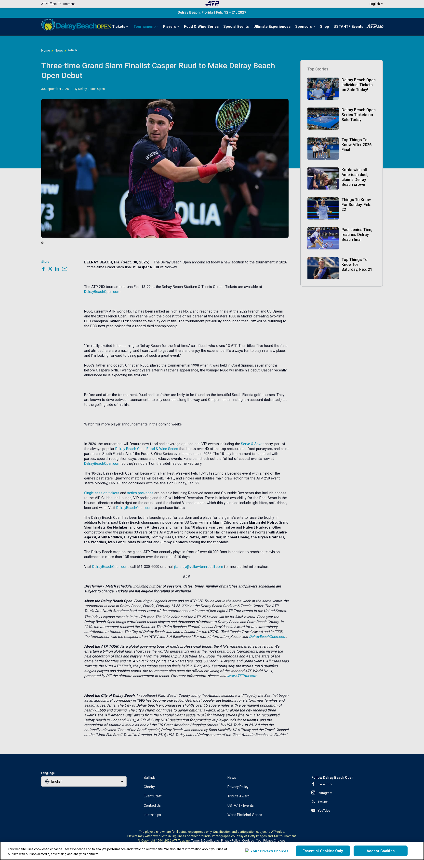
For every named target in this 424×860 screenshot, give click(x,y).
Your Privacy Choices (268, 851)
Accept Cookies (381, 851)
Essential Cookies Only (323, 851)
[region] (212, 851)
